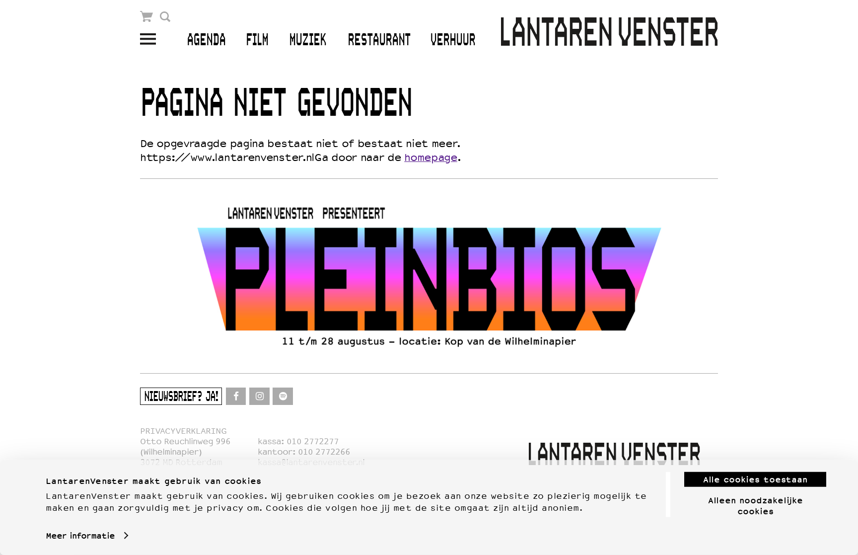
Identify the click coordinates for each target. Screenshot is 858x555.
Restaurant (379, 40)
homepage (430, 157)
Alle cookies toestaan (755, 479)
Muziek (307, 40)
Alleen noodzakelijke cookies (755, 505)
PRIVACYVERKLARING (183, 431)
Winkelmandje (146, 16)
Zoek (165, 16)
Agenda (206, 40)
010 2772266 (324, 452)
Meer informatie (80, 535)
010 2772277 (312, 441)
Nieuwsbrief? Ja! (181, 397)
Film (257, 40)
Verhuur (452, 40)
